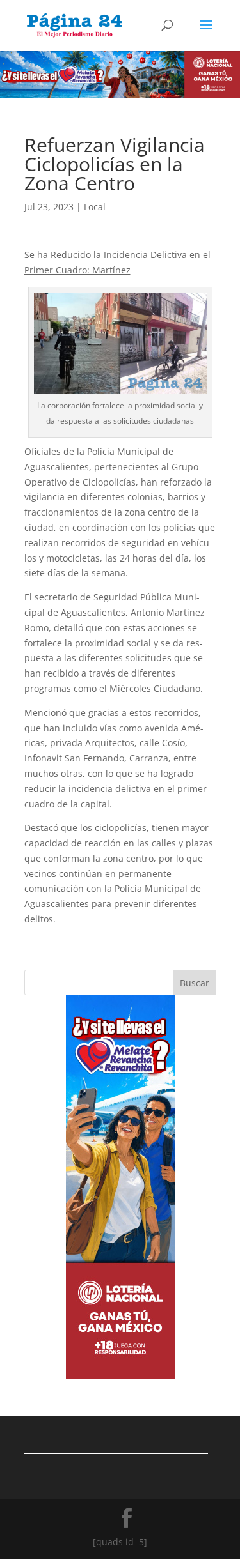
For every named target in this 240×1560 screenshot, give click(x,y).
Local (95, 207)
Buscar (194, 983)
